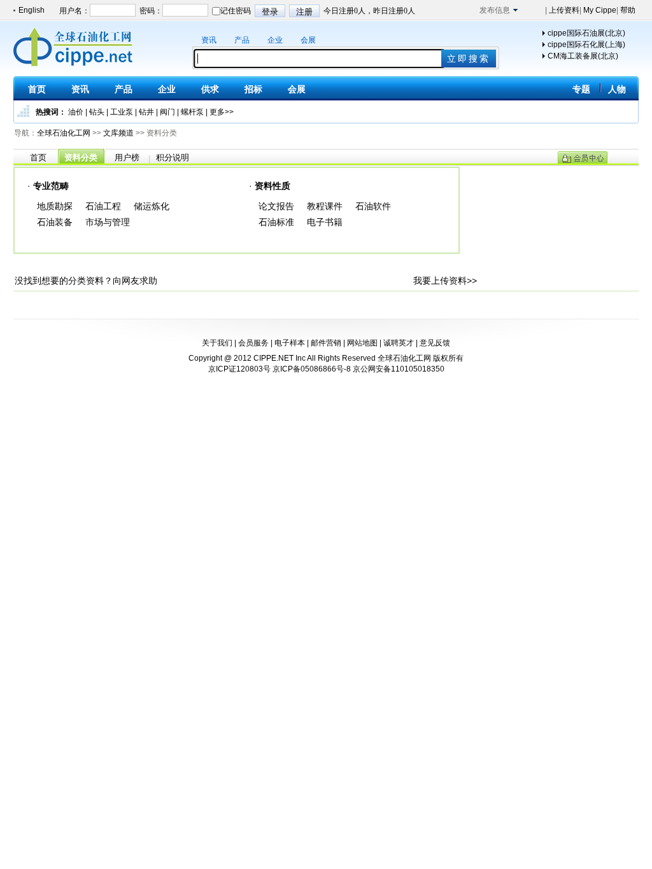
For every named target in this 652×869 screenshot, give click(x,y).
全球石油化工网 (63, 133)
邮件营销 (326, 342)
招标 (253, 89)
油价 (75, 112)
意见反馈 (435, 342)
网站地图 (362, 342)
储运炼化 (151, 206)
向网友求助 (135, 280)
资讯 (208, 40)
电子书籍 (325, 222)
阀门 (167, 112)
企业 (275, 40)
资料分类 (80, 157)
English (31, 10)
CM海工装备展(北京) (583, 56)
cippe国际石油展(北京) (586, 33)
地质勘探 (55, 206)
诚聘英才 (398, 342)
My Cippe (598, 10)
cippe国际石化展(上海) (586, 44)
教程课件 (325, 206)
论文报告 (276, 206)
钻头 (96, 112)
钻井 (146, 112)
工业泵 (121, 112)
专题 (581, 89)
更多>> (221, 112)
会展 (308, 40)
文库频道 (118, 133)
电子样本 (289, 342)
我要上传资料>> (445, 280)
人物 (617, 89)
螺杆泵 (192, 112)
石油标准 (276, 222)
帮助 (626, 10)
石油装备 (55, 222)
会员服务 (253, 342)
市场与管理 (107, 222)
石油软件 (373, 206)
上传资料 (563, 10)
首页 (37, 89)
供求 (210, 89)
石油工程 (103, 206)
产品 (242, 40)
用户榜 (127, 157)
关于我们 (217, 342)
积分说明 (172, 157)
